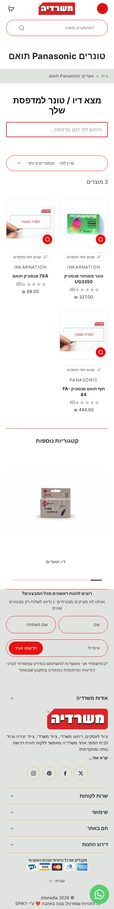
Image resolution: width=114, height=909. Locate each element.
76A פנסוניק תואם (30, 275)
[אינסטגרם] (33, 773)
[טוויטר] (81, 773)
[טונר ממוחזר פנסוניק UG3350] (84, 222)
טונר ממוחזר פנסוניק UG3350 (83, 278)
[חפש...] (21, 27)
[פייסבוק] (65, 773)
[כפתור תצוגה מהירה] (100, 239)
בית (104, 75)
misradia (49, 897)
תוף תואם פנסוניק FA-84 (84, 391)
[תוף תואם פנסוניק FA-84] (84, 335)
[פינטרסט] (49, 773)
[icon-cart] (12, 8)
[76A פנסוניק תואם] (30, 222)
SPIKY (21, 903)
